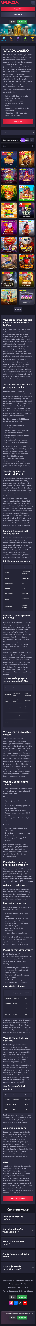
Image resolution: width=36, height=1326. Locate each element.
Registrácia (18, 9)
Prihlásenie (18, 14)
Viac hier (18, 309)
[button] (2, 30)
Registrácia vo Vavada (18, 1198)
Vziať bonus (18, 122)
